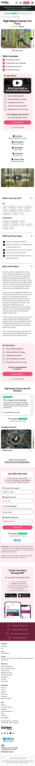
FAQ (2, 648)
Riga (11, 228)
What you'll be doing (12, 236)
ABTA (2, 713)
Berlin (22, 221)
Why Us (3, 690)
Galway (29, 224)
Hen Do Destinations (6, 666)
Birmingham (12, 207)
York (22, 213)
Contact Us (4, 646)
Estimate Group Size (12, 517)
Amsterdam (15, 221)
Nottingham (7, 213)
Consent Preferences (7, 711)
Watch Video (19, 50)
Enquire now (14, 581)
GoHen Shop (4, 681)
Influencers (4, 696)
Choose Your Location (12, 488)
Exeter (5, 210)
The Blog (3, 679)
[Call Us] (20, 2)
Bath (5, 207)
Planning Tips (4, 677)
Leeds (20, 210)
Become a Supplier (6, 698)
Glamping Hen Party (6, 672)
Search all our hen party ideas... (17, 462)
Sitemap (3, 705)
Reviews (3, 692)
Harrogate (13, 210)
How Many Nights (11, 506)
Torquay (15, 213)
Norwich (27, 210)
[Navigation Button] (32, 2)
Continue (17, 527)
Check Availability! (17, 122)
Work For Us (4, 694)
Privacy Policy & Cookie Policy (17, 758)
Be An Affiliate (5, 717)
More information (10, 266)
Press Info (4, 715)
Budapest (15, 224)
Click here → (24, 9)
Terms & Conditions (6, 707)
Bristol (20, 207)
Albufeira (6, 221)
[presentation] (3, 38)
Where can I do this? (12, 198)
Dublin (22, 224)
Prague (6, 228)
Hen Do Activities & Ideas (8, 668)
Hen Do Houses (5, 670)
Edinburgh (28, 207)
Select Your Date (11, 497)
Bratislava (6, 224)
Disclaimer (4, 709)
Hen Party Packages (6, 675)
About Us (3, 687)
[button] (16, 2)
